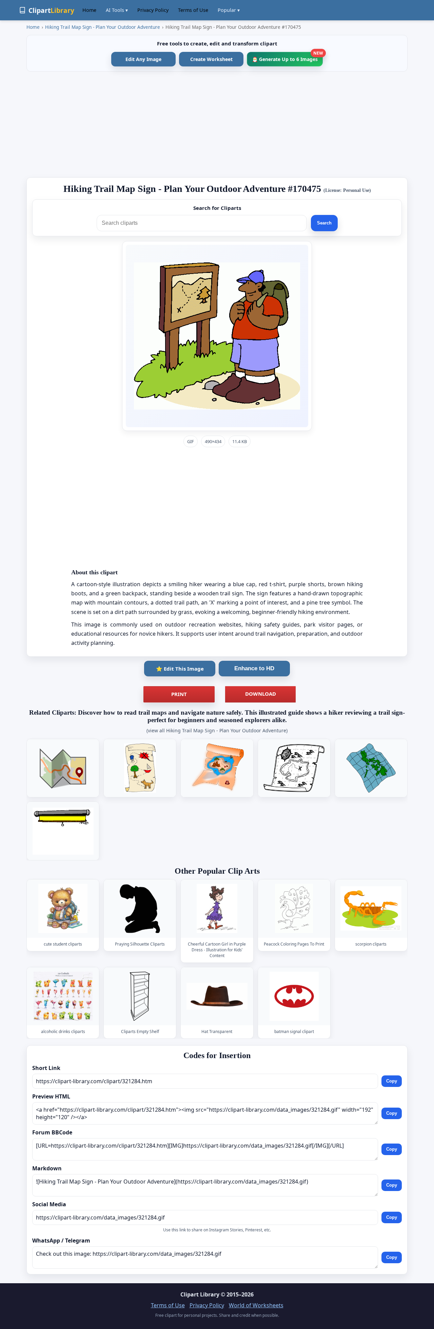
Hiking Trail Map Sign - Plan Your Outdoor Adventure (102, 27)
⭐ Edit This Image (180, 668)
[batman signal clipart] (293, 996)
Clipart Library (199, 1294)
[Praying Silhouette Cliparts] (140, 908)
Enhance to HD (254, 668)
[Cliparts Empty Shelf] (140, 996)
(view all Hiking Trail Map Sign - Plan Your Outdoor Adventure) (217, 730)
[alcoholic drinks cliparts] (63, 996)
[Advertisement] (217, 124)
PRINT (179, 694)
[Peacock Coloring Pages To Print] (293, 908)
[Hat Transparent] (217, 996)
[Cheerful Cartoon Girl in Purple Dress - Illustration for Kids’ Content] (217, 908)
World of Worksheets (256, 1305)
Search (324, 222)
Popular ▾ (229, 10)
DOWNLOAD (260, 693)
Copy (391, 1081)
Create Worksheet (211, 59)
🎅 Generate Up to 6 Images (287, 57)
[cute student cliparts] (63, 908)
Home (89, 10)
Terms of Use (193, 10)
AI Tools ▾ (117, 10)
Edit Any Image (143, 59)
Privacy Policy (153, 10)
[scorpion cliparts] (370, 908)
